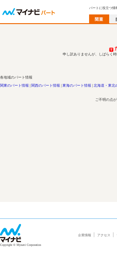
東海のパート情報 (76, 85)
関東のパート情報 (14, 85)
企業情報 (84, 235)
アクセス (103, 235)
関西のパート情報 (45, 85)
